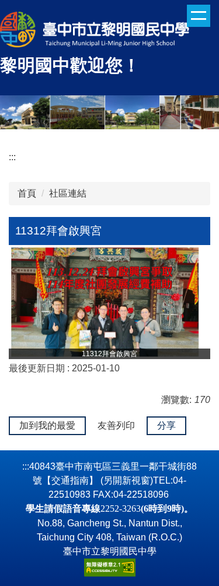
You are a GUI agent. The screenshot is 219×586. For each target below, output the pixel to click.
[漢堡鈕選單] (198, 16)
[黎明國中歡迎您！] (109, 31)
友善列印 (116, 425)
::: (12, 157)
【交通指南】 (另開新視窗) (97, 480)
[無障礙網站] (109, 566)
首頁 (27, 193)
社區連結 (67, 193)
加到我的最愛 (47, 425)
